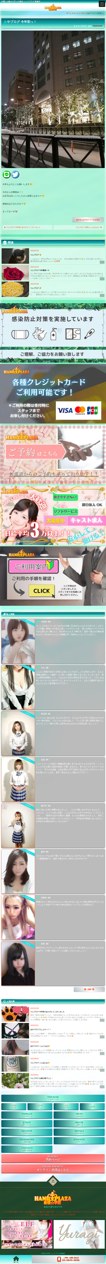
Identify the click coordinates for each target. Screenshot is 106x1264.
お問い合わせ (27, 1150)
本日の (13, 1106)
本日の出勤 (13, 1212)
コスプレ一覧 (27, 1116)
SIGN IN (72, 1215)
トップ (4, 1212)
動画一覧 (79, 1124)
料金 (66, 1106)
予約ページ (53, 1159)
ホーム (68, 13)
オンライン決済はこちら (53, 1170)
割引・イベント (27, 1124)
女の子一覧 (22, 1212)
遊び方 (92, 1106)
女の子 (39, 1106)
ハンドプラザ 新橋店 (58, 1253)
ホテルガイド (79, 1133)
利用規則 (27, 1142)
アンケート (79, 1142)
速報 (48, 1212)
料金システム (33, 1212)
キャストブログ (79, 13)
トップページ (53, 1099)
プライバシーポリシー (59, 1215)
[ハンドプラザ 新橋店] (53, 7)
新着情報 (79, 1116)
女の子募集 (27, 1133)
